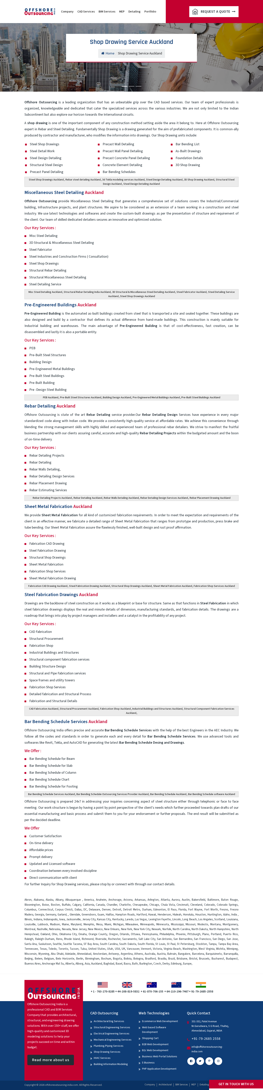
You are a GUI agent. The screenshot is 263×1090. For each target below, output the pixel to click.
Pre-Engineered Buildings (60, 305)
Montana (215, 924)
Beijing (28, 959)
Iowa (62, 919)
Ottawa (135, 934)
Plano (205, 934)
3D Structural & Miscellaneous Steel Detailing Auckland (143, 292)
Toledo (52, 949)
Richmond (88, 939)
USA (117, 949)
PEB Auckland (50, 397)
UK (123, 949)
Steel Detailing (63, 129)
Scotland (219, 919)
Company (67, 11)
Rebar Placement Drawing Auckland (210, 498)
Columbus (30, 910)
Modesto (202, 924)
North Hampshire (219, 929)
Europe (187, 964)
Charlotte (125, 905)
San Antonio (164, 939)
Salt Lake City (146, 939)
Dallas (78, 910)
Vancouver (133, 949)
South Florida (146, 944)
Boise (45, 905)
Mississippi (177, 924)
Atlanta (165, 900)
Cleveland (196, 905)
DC (85, 910)
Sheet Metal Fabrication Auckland (172, 586)
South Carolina (109, 944)
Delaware (94, 910)
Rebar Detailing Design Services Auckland (164, 498)
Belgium (49, 959)
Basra (127, 964)
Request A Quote (216, 11)
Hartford (141, 915)
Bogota (117, 959)
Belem (38, 959)
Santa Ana (30, 944)
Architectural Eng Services (109, 1021)
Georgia (39, 915)
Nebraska (54, 929)
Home (110, 53)
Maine (65, 924)
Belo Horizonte (65, 959)
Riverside (100, 939)
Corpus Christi (64, 910)
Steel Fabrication (213, 603)
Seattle (57, 944)
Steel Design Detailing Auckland (164, 180)
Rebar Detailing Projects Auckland (52, 498)
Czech (157, 964)
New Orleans (111, 929)
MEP (122, 11)
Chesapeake (140, 905)
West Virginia (206, 949)
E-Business (148, 1063)
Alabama (39, 900)
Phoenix (181, 934)
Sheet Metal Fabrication (58, 506)
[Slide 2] (131, 86)
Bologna (138, 959)
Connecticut (45, 910)
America (89, 900)
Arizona (127, 900)
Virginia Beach (172, 949)
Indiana (38, 919)
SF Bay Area (91, 944)
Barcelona (198, 954)
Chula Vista (168, 905)
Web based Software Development (154, 1030)
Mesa (99, 924)
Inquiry (46, 884)
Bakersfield (198, 900)
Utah (110, 949)
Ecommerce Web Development (160, 1021)
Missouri (190, 924)
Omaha (82, 934)
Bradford (150, 959)
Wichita (220, 949)
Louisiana (232, 919)
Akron (28, 900)
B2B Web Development (155, 1044)
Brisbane (182, 959)
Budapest (232, 959)
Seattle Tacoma (72, 944)
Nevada (66, 929)
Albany (59, 900)
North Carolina (181, 929)
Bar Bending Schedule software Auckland (211, 794)
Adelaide (70, 954)
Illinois (28, 919)
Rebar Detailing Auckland (88, 498)
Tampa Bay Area (228, 944)
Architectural (165, 1084)
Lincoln (176, 919)
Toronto (63, 949)
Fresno (224, 910)
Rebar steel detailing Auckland (83, 180)
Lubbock (43, 924)
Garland (62, 915)
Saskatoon (45, 944)
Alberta (69, 964)
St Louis (160, 944)
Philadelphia (166, 934)
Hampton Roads (125, 915)
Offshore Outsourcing (40, 201)
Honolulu (188, 915)
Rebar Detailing (49, 406)
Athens (138, 954)
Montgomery (230, 924)
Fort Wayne (195, 910)
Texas (43, 949)
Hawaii (152, 915)
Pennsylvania (150, 934)
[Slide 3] (138, 86)
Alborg (79, 964)
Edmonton (159, 910)
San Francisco (202, 939)
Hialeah (177, 915)
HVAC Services (102, 1058)
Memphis (88, 924)
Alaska (49, 900)
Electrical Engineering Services (111, 1034)
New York (126, 929)
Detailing (134, 11)
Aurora (176, 900)
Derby (165, 964)
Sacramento (129, 939)
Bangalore (184, 954)
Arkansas (140, 900)
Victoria (157, 949)
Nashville (42, 929)
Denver (106, 910)
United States (96, 949)
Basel (119, 964)
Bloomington (32, 905)
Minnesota (162, 924)
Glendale (75, 915)
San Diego (219, 939)
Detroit (116, 910)
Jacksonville (73, 919)
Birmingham (92, 959)
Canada (100, 905)
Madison (55, 924)
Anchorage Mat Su (53, 964)
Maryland (76, 924)
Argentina (127, 954)
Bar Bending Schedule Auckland (168, 794)
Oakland (45, 934)
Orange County (98, 934)
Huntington (214, 915)
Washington (190, 949)
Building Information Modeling (111, 1064)
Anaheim (101, 900)
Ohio (54, 934)
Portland (216, 934)
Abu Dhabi (57, 954)
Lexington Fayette (159, 919)
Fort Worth (211, 910)
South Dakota (127, 944)
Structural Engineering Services (112, 1027)
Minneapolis (147, 924)
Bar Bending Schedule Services (65, 721)
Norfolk (166, 929)
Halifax (110, 915)
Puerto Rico (230, 934)
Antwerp (113, 954)
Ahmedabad (84, 954)
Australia (150, 954)
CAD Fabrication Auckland (43, 709)
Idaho (226, 915)
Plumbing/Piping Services (108, 1046)
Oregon (113, 934)
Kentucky (118, 919)
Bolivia (128, 959)
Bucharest (217, 959)
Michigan (118, 924)
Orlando (124, 934)
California (88, 905)
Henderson (164, 915)
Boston (55, 905)
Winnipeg (232, 949)
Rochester (114, 939)
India (234, 915)
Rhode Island (72, 939)
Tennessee (31, 949)
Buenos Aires (32, 964)
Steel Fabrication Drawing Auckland (89, 586)
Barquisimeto (214, 954)
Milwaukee (131, 924)
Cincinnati (182, 905)
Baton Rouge (229, 900)
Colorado (209, 905)
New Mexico (95, 929)
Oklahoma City (68, 934)
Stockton (201, 944)
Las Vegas (141, 919)
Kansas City (104, 919)
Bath (135, 964)
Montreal (29, 929)
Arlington (153, 900)
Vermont (146, 949)
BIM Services (107, 11)
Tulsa (83, 949)
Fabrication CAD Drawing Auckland (47, 586)
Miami (107, 924)
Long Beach (189, 919)
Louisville (30, 924)
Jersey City (88, 919)
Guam (100, 915)
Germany (51, 915)
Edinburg (176, 964)
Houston (200, 915)
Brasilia (162, 959)
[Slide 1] (124, 86)
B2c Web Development (155, 1050)
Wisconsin (30, 954)
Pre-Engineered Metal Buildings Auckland (156, 397)
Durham (147, 910)
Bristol (193, 959)
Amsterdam (100, 954)
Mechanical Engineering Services (113, 1040)
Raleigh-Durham (44, 939)
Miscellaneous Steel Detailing (64, 192)
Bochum (106, 959)
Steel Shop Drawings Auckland (46, 180)
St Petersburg (185, 944)
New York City (142, 929)
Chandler (112, 905)
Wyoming (43, 954)
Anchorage (114, 900)
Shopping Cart (150, 1038)
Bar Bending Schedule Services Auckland (51, 794)
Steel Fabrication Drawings (61, 594)
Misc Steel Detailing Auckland (45, 292)
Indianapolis (51, 919)
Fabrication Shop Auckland (115, 709)
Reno (59, 939)
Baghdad (108, 964)
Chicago (154, 905)
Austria (161, 954)
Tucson (74, 949)
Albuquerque (73, 900)
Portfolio (150, 11)
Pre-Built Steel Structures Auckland (80, 397)
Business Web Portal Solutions (159, 1056)
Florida (182, 910)
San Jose (232, 939)
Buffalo (66, 905)
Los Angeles (205, 919)
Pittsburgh (193, 934)
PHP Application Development (159, 1069)
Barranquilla (231, 954)
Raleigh (28, 939)
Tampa (212, 944)
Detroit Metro (131, 910)
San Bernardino (182, 939)
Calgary (76, 905)
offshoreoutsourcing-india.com (61, 1085)
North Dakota (199, 929)
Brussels (204, 959)
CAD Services (86, 11)
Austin (186, 900)
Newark (156, 929)
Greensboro (89, 915)
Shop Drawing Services (107, 1052)
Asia (87, 964)
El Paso (172, 910)
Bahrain (171, 954)
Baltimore (213, 900)
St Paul (171, 944)
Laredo (129, 919)
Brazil (171, 959)
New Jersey (79, 929)
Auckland (96, 964)
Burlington (145, 964)
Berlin (79, 959)
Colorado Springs (227, 905)
